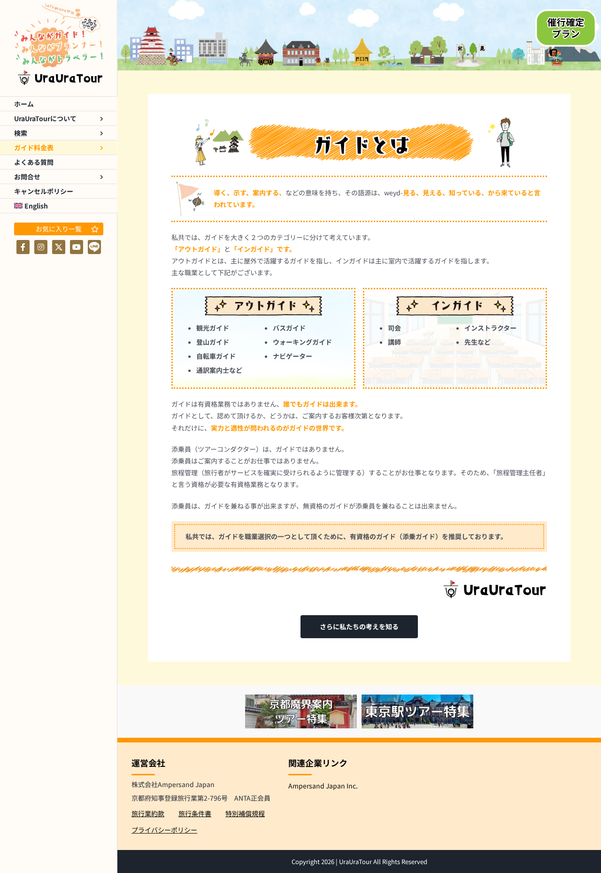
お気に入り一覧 (59, 228)
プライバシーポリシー (164, 829)
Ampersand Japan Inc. (323, 785)
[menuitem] (58, 206)
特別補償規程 (245, 813)
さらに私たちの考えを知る (359, 626)
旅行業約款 (147, 813)
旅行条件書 (194, 813)
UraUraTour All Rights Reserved (383, 861)
